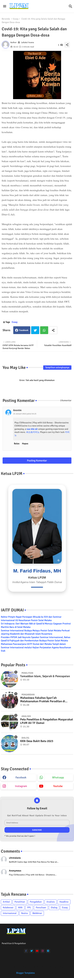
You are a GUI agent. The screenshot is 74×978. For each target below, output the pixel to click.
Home (14, 966)
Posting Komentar (37, 460)
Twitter (35, 330)
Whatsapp (44, 330)
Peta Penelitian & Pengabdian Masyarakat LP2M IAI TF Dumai (46, 721)
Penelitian (19, 901)
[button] (70, 6)
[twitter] (31, 951)
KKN (20, 907)
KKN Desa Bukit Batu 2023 (36, 741)
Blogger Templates (25, 972)
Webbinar (37, 913)
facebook (20, 777)
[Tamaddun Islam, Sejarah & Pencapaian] (9, 678)
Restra (24, 913)
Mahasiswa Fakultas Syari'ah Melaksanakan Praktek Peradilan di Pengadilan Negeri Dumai (42, 699)
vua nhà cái (32, 429)
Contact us (38, 966)
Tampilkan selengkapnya (57, 367)
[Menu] (4, 6)
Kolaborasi (8, 907)
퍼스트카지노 (33, 432)
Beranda (6, 18)
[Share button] (53, 330)
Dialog (54, 907)
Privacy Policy (55, 966)
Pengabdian (36, 901)
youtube (58, 786)
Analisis (50, 901)
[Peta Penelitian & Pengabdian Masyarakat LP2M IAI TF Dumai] (9, 722)
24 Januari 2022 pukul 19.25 (24, 414)
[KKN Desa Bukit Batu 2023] (9, 743)
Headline (63, 901)
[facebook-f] (26, 951)
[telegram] (48, 951)
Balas (16, 443)
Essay (15, 18)
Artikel (6, 901)
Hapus (25, 443)
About (24, 966)
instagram (21, 786)
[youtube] (37, 951)
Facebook (23, 330)
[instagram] (42, 951)
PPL (29, 907)
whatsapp (58, 777)
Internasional (10, 913)
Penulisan (41, 907)
